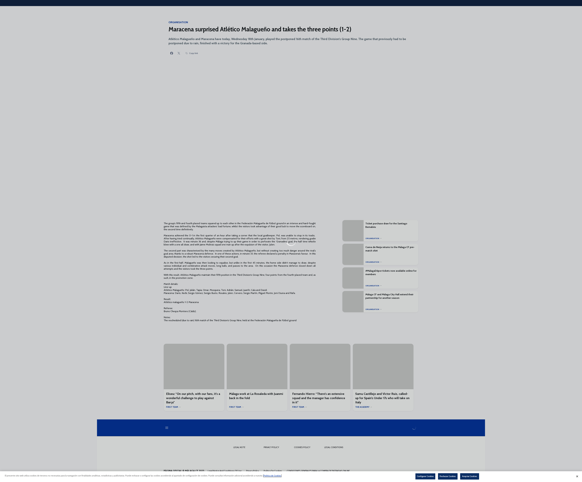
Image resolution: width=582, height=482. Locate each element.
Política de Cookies (272, 475)
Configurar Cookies (425, 476)
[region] (291, 476)
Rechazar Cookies (448, 476)
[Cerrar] (577, 476)
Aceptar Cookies (469, 476)
